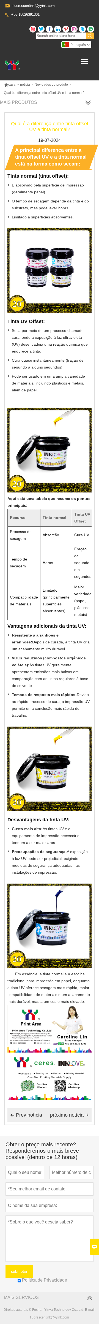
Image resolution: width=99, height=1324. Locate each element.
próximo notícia (69, 1115)
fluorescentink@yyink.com (33, 6)
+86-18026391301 (25, 14)
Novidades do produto (51, 84)
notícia (25, 84)
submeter (19, 1271)
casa (9, 84)
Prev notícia (26, 1115)
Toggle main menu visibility (85, 61)
